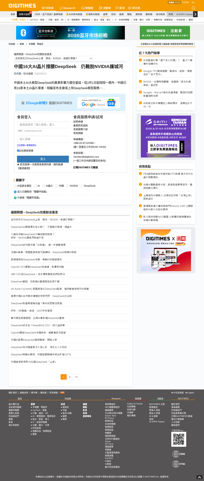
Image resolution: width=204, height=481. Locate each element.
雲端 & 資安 (154, 410)
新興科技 (109, 421)
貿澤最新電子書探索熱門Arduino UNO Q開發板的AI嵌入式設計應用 (168, 207)
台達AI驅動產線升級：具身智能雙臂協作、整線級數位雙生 (168, 186)
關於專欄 (131, 415)
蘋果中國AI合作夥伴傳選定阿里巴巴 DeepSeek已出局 (41, 296)
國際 (65, 416)
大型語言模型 (24, 186)
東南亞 (66, 407)
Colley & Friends (135, 403)
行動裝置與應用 (112, 452)
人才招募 (175, 422)
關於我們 (13, 392)
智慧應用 (153, 407)
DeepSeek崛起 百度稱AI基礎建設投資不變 (35, 281)
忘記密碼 (21, 145)
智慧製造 (109, 427)
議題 (121, 14)
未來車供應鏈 (75, 14)
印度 (65, 410)
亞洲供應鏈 (110, 424)
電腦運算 (109, 446)
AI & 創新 (153, 416)
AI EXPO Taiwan (185, 14)
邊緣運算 (109, 410)
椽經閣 (89, 8)
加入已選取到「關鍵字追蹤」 (32, 191)
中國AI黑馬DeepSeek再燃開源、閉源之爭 (34, 339)
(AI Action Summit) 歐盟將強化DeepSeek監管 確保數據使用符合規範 (50, 288)
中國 (61, 186)
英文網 (136, 8)
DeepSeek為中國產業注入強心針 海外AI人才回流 (39, 347)
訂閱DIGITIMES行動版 (182, 416)
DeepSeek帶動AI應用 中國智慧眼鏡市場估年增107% (41, 354)
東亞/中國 (67, 413)
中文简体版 (178, 392)
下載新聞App (177, 430)
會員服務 (175, 407)
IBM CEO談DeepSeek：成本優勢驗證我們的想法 (38, 274)
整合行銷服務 (177, 419)
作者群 (130, 412)
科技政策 (181, 19)
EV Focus (109, 418)
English (190, 392)
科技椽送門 (14, 416)
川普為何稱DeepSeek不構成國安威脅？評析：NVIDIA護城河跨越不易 (33, 235)
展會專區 (87, 416)
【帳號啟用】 (24, 168)
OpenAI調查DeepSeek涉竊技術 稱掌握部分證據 (38, 332)
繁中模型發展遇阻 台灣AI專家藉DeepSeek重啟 (37, 318)
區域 (113, 14)
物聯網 (108, 433)
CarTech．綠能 (37, 19)
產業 (105, 14)
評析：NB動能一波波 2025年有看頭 (31, 310)
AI (38, 186)
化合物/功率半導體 (113, 413)
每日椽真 (160, 14)
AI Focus (109, 444)
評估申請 (185, 2)
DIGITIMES (183, 398)
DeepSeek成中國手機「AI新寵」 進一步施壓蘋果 (38, 244)
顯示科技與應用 (112, 467)
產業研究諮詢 (80, 125)
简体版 (177, 2)
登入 (193, 2)
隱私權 (43, 392)
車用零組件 (110, 404)
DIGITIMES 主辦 (157, 404)
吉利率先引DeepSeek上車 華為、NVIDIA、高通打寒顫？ (43, 219)
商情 (170, 14)
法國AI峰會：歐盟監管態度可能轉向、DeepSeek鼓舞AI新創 (43, 252)
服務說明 (24, 392)
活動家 (107, 8)
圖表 (191, 19)
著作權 (34, 392)
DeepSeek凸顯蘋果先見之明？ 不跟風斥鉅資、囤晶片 (41, 227)
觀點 (129, 14)
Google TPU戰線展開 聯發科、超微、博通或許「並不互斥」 (167, 72)
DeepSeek (89, 186)
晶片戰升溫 (14, 404)
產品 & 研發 (154, 413)
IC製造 (108, 464)
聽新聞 (149, 14)
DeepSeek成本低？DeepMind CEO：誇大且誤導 (38, 325)
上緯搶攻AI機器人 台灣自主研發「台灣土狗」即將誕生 (168, 196)
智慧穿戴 (109, 455)
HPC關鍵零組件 (112, 407)
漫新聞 (138, 14)
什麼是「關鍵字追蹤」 (29, 197)
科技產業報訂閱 (178, 413)
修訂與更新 (14, 425)
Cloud (108, 441)
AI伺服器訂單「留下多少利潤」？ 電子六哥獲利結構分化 (168, 61)
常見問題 (78, 133)
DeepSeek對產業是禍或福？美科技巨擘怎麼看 (36, 303)
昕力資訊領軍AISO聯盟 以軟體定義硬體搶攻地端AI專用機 (167, 218)
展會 (11, 419)
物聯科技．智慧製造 (163, 19)
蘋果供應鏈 (93, 14)
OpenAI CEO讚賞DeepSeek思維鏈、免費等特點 (37, 266)
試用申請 (78, 121)
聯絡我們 (175, 425)
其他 (151, 419)
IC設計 (108, 461)
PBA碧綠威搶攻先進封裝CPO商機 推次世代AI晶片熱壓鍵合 (168, 175)
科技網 (49, 8)
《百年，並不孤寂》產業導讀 (48, 14)
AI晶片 (49, 186)
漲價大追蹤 (25, 14)
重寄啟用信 (31, 145)
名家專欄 (131, 406)
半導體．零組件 (18, 19)
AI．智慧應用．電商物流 (78, 19)
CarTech (109, 458)
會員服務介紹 (80, 129)
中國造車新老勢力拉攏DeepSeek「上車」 (34, 361)
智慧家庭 (109, 430)
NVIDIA (74, 186)
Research (69, 8)
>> (76, 377)
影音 (120, 8)
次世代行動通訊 (112, 439)
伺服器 (108, 449)
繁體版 (171, 2)
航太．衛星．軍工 (102, 19)
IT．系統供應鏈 (122, 19)
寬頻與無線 (110, 436)
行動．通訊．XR (55, 19)
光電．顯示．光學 (141, 19)
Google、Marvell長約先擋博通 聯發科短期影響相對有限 (168, 94)
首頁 (13, 14)
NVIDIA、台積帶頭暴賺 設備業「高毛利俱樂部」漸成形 (167, 83)
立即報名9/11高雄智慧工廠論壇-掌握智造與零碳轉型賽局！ (168, 44)
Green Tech (110, 415)
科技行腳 (131, 409)
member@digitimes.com (86, 157)
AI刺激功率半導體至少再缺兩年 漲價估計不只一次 (168, 104)
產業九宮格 (14, 413)
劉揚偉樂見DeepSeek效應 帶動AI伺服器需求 (36, 259)
